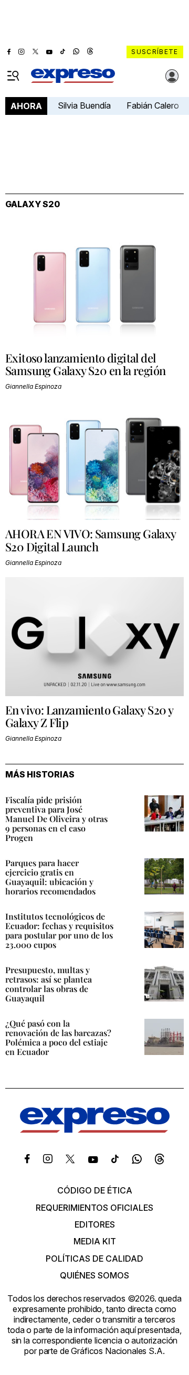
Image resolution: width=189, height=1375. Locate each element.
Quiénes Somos (94, 1275)
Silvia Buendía (84, 105)
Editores (95, 1224)
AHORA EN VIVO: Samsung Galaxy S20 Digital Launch (90, 540)
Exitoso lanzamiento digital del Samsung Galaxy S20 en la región (85, 364)
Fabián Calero (153, 105)
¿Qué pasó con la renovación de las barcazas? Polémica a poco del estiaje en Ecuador (58, 1037)
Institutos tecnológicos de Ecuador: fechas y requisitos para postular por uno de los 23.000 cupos (59, 930)
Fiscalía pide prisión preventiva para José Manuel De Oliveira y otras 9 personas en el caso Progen (56, 818)
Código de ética (94, 1190)
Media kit (95, 1241)
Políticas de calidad (94, 1258)
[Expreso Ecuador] (95, 1129)
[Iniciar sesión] (172, 76)
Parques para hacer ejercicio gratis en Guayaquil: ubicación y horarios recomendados (50, 877)
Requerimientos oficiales (94, 1207)
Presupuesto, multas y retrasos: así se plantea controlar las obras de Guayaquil (48, 984)
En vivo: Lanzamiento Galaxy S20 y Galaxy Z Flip (89, 716)
